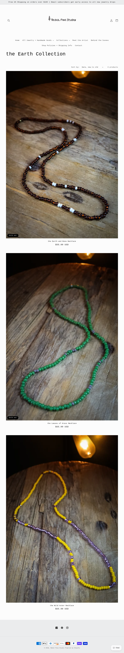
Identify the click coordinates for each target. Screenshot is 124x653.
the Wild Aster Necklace (62, 606)
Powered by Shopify (72, 648)
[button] (8, 20)
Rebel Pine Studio (57, 648)
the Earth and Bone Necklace (62, 241)
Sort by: (75, 67)
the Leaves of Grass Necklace (62, 423)
